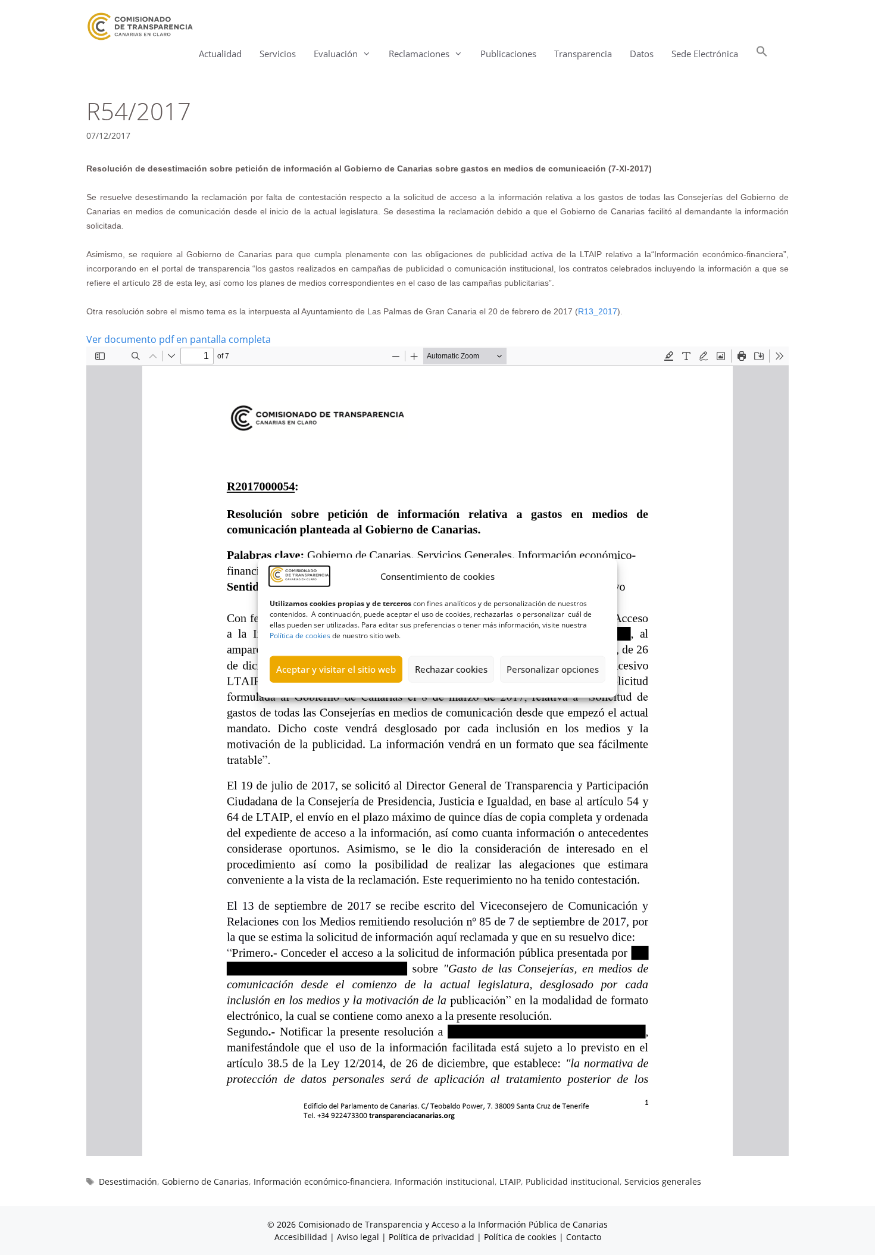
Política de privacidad (431, 1236)
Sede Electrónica (704, 54)
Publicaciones (508, 54)
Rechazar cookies (451, 669)
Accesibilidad (302, 1236)
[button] (762, 53)
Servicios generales (662, 1181)
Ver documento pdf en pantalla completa (178, 339)
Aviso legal (358, 1236)
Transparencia (583, 54)
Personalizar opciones (553, 669)
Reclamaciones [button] (419, 54)
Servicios (278, 54)
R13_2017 (597, 311)
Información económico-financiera (322, 1181)
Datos (642, 54)
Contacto (583, 1236)
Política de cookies (300, 635)
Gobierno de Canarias (205, 1181)
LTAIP (510, 1181)
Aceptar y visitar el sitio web (336, 669)
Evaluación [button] (336, 54)
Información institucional (445, 1181)
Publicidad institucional (573, 1181)
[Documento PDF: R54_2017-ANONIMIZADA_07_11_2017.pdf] (437, 751)
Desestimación (128, 1181)
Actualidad (220, 54)
